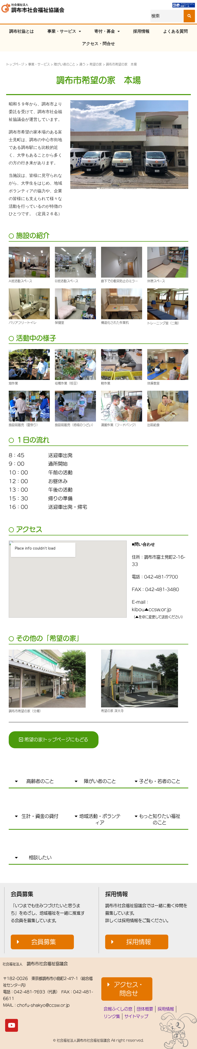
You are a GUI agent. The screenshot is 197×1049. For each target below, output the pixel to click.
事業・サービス (61, 31)
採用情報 (141, 31)
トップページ (15, 64)
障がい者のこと (64, 64)
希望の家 (96, 64)
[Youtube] (11, 1025)
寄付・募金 (104, 31)
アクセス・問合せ (98, 43)
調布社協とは (21, 31)
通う (82, 64)
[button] (53, 739)
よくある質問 (175, 31)
